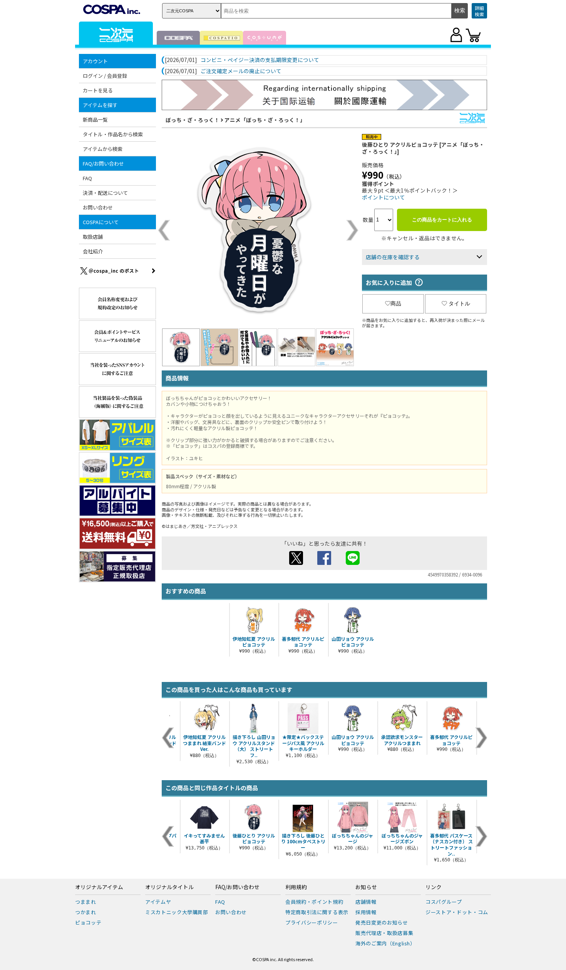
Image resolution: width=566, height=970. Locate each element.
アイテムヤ (158, 901)
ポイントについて (383, 197)
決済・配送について (105, 192)
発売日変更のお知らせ (381, 922)
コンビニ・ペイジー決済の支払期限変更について (260, 60)
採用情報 (366, 912)
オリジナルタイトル (169, 887)
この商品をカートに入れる (442, 220)
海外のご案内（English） (385, 943)
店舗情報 (366, 901)
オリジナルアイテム (99, 887)
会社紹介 (93, 251)
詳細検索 (479, 11)
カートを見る (98, 90)
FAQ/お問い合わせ (237, 887)
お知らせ (366, 887)
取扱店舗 (93, 236)
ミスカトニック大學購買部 (176, 912)
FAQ (87, 178)
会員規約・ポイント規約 (314, 901)
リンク (433, 887)
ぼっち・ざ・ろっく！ (192, 120)
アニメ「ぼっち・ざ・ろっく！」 (264, 120)
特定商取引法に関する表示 (316, 912)
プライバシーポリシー (311, 922)
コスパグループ (443, 901)
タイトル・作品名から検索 (113, 134)
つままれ (85, 901)
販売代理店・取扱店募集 (384, 932)
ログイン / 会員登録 (105, 75)
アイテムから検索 (102, 148)
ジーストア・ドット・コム (456, 912)
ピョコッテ (88, 922)
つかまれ (85, 912)
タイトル (459, 303)
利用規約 (296, 887)
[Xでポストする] (296, 562)
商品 (395, 303)
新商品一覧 (95, 119)
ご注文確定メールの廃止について (241, 71)
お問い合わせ (98, 207)
